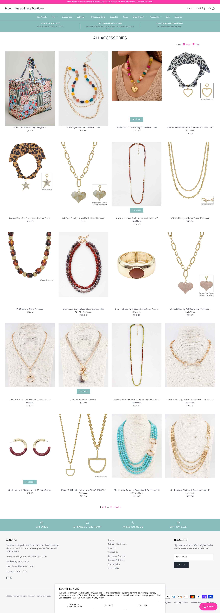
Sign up (181, 565)
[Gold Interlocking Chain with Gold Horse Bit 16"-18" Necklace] (190, 360)
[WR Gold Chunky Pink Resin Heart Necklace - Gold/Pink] (190, 269)
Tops (53, 17)
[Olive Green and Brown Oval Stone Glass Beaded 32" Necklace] (137, 360)
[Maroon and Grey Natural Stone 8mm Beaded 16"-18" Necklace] (83, 269)
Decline (142, 605)
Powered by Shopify (43, 596)
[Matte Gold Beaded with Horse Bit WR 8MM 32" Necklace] (83, 451)
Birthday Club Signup (117, 544)
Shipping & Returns (116, 560)
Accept (108, 605)
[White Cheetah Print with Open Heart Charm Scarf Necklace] (190, 88)
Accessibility (113, 568)
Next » (118, 507)
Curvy (125, 17)
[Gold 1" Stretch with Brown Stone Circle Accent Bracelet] (137, 269)
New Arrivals (42, 17)
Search (111, 540)
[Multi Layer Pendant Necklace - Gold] (83, 88)
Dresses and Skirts (98, 17)
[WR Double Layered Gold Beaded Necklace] (190, 179)
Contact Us (113, 552)
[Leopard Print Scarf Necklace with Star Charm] (30, 179)
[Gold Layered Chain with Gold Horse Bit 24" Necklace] (190, 451)
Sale (168, 17)
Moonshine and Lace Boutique (23, 596)
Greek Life (114, 17)
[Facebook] (7, 578)
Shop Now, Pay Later (117, 556)
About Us (178, 17)
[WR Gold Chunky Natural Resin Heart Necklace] (83, 179)
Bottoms (80, 17)
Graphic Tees (67, 17)
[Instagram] (11, 578)
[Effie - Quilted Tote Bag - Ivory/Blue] (30, 88)
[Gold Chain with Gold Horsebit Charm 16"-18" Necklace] (30, 360)
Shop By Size (138, 17)
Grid (188, 44)
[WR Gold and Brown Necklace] (30, 269)
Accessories (154, 17)
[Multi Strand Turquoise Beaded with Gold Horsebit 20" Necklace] (137, 451)
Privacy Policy (98, 598)
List (197, 44)
